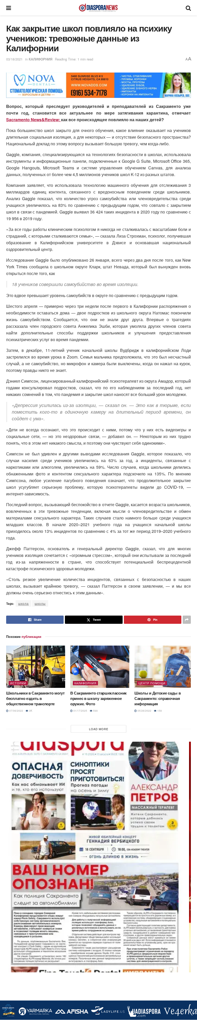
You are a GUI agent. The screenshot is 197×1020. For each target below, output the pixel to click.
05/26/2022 (144, 710)
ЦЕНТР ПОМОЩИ (152, 683)
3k (30, 710)
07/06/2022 (15, 710)
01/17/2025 (80, 710)
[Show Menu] (8, 7)
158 (159, 710)
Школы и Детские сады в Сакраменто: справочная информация (157, 698)
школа (23, 603)
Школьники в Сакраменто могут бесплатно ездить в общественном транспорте (35, 698)
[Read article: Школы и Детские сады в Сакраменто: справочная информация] (163, 667)
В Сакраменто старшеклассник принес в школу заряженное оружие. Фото (98, 698)
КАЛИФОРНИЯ (40, 59)
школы (40, 603)
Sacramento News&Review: (33, 120)
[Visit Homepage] (98, 8)
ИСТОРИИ (18, 683)
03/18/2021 (14, 59)
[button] (14, 85)
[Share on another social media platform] (187, 620)
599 (95, 710)
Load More (98, 729)
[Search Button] (188, 7)
